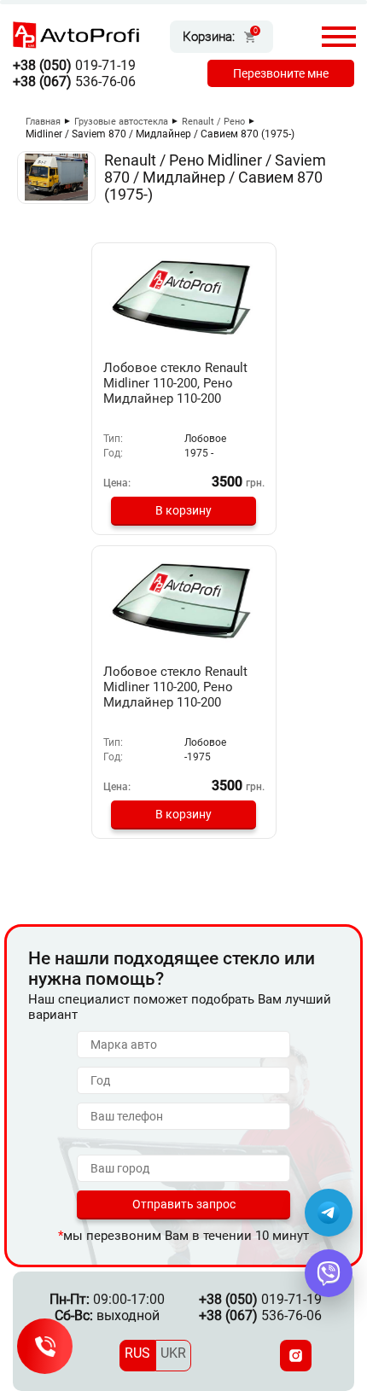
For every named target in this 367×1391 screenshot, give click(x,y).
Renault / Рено (213, 121)
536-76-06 (74, 81)
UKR (173, 1353)
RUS (137, 1353)
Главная (43, 121)
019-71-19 (74, 65)
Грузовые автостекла (121, 121)
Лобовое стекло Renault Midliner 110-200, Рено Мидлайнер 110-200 (175, 383)
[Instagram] (296, 1355)
